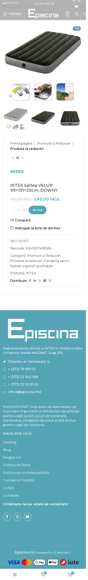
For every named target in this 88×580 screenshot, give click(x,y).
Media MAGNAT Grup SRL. (42, 353)
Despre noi (12, 457)
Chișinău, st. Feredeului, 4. (29, 362)
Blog (7, 450)
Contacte (11, 496)
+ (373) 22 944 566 (23, 377)
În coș (37, 210)
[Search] (77, 14)
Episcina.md (25, 552)
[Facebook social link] (29, 280)
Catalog (9, 442)
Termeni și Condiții (18, 480)
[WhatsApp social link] (39, 280)
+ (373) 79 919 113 (22, 369)
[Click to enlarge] (10, 96)
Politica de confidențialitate (26, 473)
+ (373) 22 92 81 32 (23, 384)
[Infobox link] (67, 14)
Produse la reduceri (27, 149)
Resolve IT (63, 552)
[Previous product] (12, 158)
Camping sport (56, 261)
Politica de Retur (17, 465)
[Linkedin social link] (34, 280)
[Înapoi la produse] (17, 158)
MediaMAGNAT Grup (20, 407)
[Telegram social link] (44, 280)
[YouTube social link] (76, 6)
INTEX (31, 273)
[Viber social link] (50, 280)
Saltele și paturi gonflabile (31, 266)
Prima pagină (21, 143)
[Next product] (22, 158)
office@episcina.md (24, 392)
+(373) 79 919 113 (44, 3)
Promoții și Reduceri (54, 143)
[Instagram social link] (17, 517)
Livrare (8, 488)
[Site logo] (43, 13)
